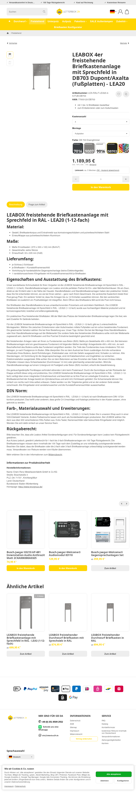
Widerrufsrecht (55, 454)
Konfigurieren (123, 780)
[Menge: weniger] (75, 179)
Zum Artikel (110, 568)
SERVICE (106, 716)
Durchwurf (20, 21)
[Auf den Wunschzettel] (119, 94)
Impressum (9, 786)
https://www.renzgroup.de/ (30, 486)
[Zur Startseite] (68, 12)
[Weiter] (126, 503)
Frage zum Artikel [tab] (37, 204)
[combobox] (100, 122)
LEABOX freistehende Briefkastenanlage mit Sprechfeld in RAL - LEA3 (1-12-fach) (26, 639)
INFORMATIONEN (80, 716)
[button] (10, 55)
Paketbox (79, 21)
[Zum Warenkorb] (126, 11)
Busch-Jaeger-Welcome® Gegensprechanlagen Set (107, 554)
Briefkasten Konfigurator (68, 27)
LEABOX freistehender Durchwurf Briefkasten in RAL (107, 637)
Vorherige (13, 43)
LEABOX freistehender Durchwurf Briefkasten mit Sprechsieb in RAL (66, 637)
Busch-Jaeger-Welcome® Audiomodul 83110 (65, 554)
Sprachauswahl (15, 751)
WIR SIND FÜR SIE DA (50, 716)
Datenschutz (20, 786)
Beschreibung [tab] (15, 204)
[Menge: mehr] (125, 179)
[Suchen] (44, 11)
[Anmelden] (120, 11)
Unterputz (53, 21)
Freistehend (37, 21)
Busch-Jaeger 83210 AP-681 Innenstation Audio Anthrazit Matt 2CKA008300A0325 (26, 555)
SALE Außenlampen (101, 21)
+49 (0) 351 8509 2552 (52, 722)
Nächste (123, 43)
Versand (92, 164)
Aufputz (66, 21)
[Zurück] (121, 503)
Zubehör (121, 21)
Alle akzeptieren (114, 774)
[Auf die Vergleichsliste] (126, 94)
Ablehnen (104, 780)
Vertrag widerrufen (84, 738)
